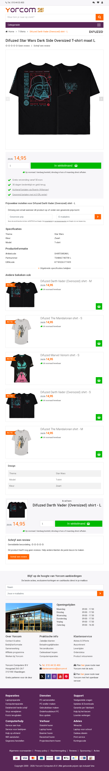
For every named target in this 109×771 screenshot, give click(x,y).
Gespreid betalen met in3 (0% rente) (29, 194)
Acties (97, 751)
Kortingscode (80, 741)
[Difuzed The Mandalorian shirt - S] (99, 343)
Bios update (45, 715)
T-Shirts (22, 31)
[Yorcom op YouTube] (60, 676)
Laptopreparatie (13, 700)
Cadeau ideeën (80, 733)
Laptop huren (46, 729)
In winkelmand (63, 165)
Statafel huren (46, 725)
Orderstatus (79, 652)
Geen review (24, 45)
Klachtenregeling (58, 751)
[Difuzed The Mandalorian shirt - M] (99, 454)
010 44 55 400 (16, 2)
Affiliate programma (15, 652)
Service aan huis (13, 725)
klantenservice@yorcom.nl (54, 668)
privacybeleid (48, 221)
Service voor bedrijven (16, 729)
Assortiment (79, 645)
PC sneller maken (47, 704)
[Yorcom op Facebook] (48, 676)
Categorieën (14, 25)
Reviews (73, 751)
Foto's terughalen (13, 715)
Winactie (78, 725)
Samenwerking (12, 648)
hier (83, 665)
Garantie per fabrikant (84, 708)
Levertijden (79, 648)
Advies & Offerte (81, 641)
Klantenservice (83, 636)
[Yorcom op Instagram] (54, 676)
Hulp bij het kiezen (82, 711)
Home (11, 31)
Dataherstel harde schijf (16, 708)
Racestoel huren (47, 737)
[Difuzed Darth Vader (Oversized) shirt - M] (99, 306)
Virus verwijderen (13, 711)
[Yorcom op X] (42, 676)
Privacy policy (41, 751)
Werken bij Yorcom (14, 656)
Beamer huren (46, 733)
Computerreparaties (49, 656)
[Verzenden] (100, 593)
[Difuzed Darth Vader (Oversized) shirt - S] (99, 417)
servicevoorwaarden (60, 221)
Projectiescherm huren (50, 741)
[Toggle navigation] (99, 25)
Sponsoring (85, 751)
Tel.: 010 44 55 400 (51, 665)
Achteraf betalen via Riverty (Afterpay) (30, 189)
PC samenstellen (47, 700)
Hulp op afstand (13, 733)
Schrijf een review (42, 45)
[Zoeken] (99, 17)
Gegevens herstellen (15, 741)
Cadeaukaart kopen (48, 652)
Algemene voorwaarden (20, 751)
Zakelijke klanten (47, 641)
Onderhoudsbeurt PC (49, 711)
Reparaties (12, 695)
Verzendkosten (47, 648)
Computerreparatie (14, 704)
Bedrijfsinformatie (14, 645)
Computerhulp (14, 721)
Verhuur (45, 721)
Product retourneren (83, 656)
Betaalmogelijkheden (49, 645)
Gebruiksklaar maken (49, 708)
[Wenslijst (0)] (98, 2)
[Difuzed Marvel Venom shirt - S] (99, 380)
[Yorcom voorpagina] (25, 10)
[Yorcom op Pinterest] (66, 676)
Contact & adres (13, 641)
